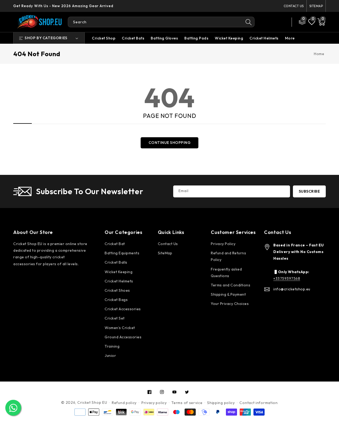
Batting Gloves (164, 38)
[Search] (249, 22)
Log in (267, 18)
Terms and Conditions (230, 285)
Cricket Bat (115, 243)
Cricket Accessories (123, 309)
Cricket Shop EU (92, 402)
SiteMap (316, 6)
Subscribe (309, 191)
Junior (110, 355)
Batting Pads (196, 38)
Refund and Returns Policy (228, 256)
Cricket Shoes (117, 290)
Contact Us (294, 6)
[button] (321, 22)
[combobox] (155, 22)
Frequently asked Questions (226, 272)
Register (269, 25)
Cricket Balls (116, 262)
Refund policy (124, 402)
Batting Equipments (122, 253)
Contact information (258, 402)
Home (319, 53)
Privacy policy (154, 402)
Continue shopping (170, 142)
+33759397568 (286, 278)
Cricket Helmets (264, 38)
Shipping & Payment (228, 294)
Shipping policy (221, 402)
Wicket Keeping (229, 38)
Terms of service (186, 402)
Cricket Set (115, 318)
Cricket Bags (116, 299)
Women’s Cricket (120, 327)
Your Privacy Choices (230, 303)
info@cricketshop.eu (291, 289)
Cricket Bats (133, 38)
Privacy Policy (223, 243)
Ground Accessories (123, 337)
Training (112, 346)
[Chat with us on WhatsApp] (13, 408)
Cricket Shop (103, 38)
